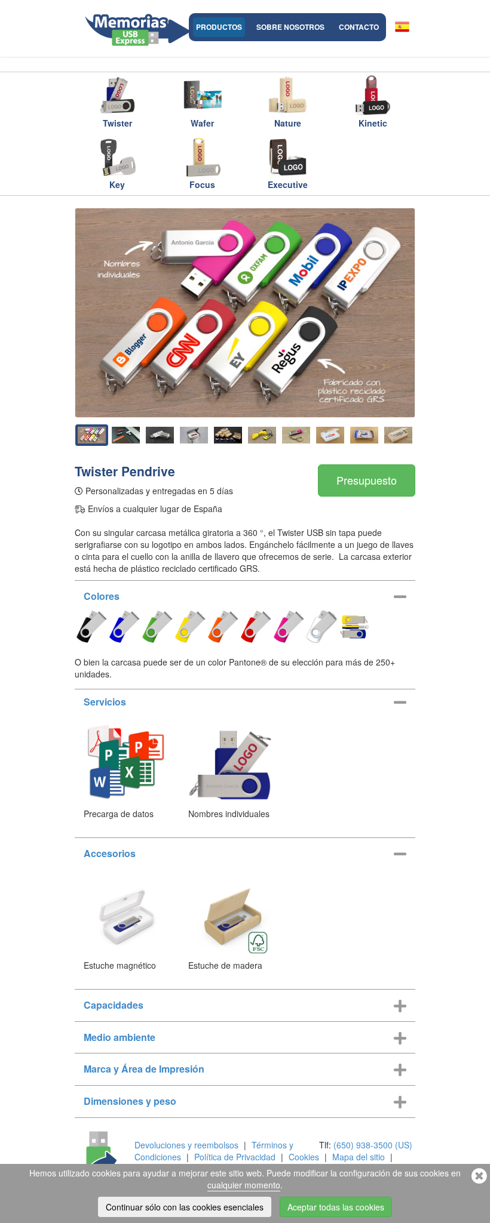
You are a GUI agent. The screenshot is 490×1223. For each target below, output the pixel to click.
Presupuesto (366, 480)
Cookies (304, 1157)
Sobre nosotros (290, 26)
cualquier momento (243, 1185)
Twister (117, 123)
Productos (219, 26)
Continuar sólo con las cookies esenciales (185, 1207)
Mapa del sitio (358, 1157)
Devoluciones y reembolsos (186, 1145)
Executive (288, 184)
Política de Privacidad (234, 1157)
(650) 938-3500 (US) (372, 1145)
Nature (287, 123)
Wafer (202, 123)
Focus (202, 184)
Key (117, 184)
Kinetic (373, 123)
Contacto (359, 26)
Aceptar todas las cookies (335, 1207)
